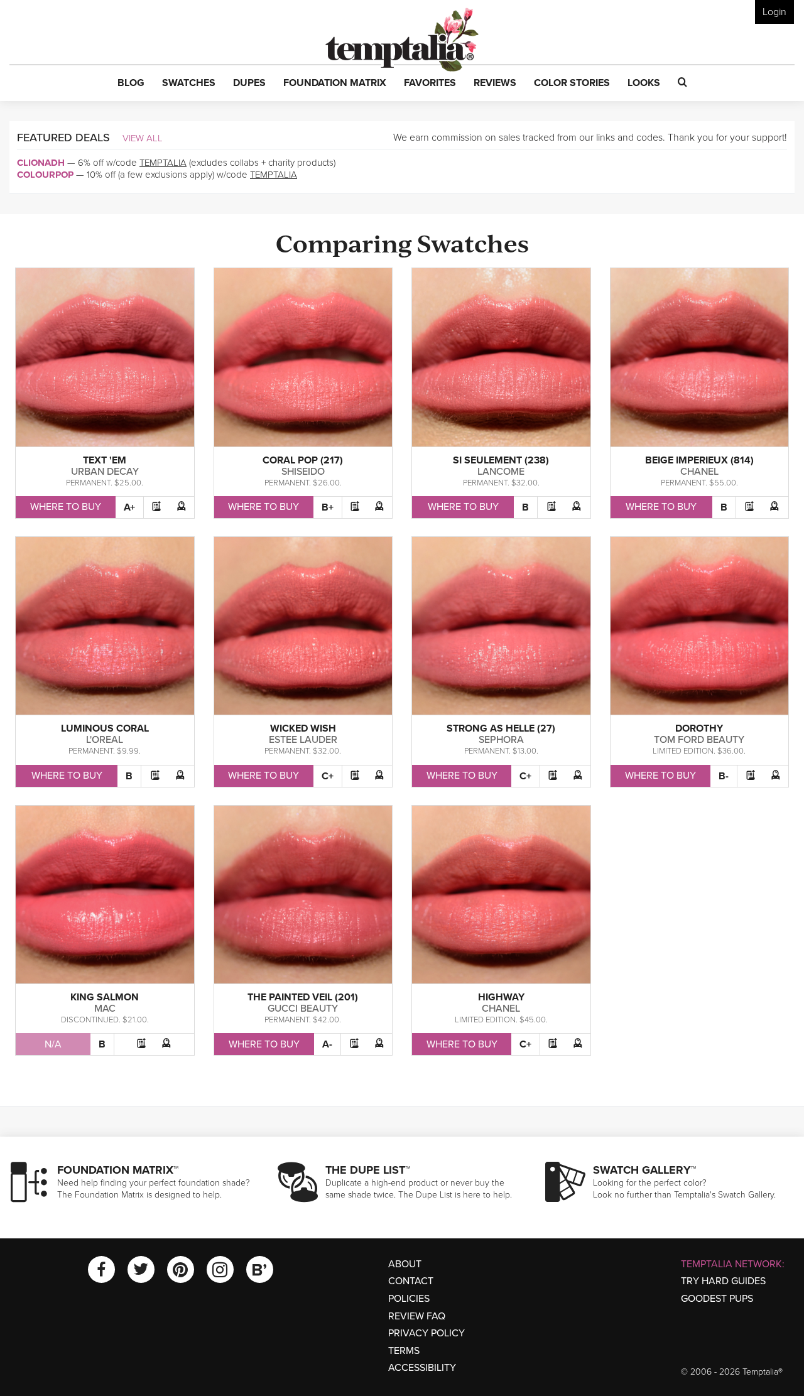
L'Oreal (104, 739)
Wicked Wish (303, 728)
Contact (410, 1281)
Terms (404, 1351)
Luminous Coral (105, 728)
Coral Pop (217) (303, 460)
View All (142, 138)
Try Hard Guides (723, 1281)
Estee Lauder (303, 739)
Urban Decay (105, 471)
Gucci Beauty (303, 1008)
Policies (409, 1298)
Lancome (500, 471)
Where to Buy (65, 507)
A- (327, 1044)
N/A (53, 1044)
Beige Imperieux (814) (699, 460)
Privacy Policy (426, 1333)
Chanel (699, 471)
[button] (131, 83)
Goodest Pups (717, 1298)
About (404, 1264)
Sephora (501, 739)
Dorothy (699, 728)
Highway (501, 997)
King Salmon (104, 997)
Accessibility (422, 1367)
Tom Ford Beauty (699, 739)
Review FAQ (416, 1316)
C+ (328, 776)
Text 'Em (104, 460)
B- (724, 776)
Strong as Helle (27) (501, 728)
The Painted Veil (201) (302, 997)
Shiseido (303, 471)
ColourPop (45, 174)
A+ (129, 507)
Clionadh (41, 162)
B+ (328, 507)
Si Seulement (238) (501, 460)
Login (774, 12)
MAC (105, 1008)
